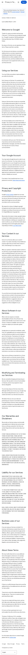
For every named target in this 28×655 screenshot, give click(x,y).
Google (4, 644)
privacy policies (10, 194)
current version (15, 12)
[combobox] (9, 652)
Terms (22, 644)
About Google (11, 644)
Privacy (18, 644)
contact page (12, 637)
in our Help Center (17, 225)
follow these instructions (19, 180)
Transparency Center (7, 647)
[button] (2, 2)
